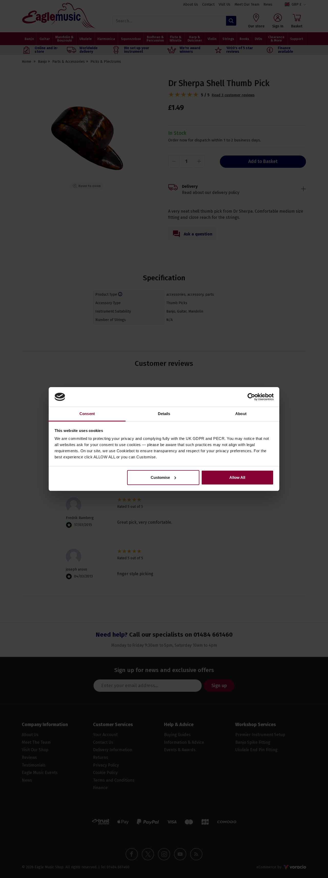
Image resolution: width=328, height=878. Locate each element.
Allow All (237, 477)
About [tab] (241, 413)
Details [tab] (164, 413)
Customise (160, 477)
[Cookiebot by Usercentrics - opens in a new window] (251, 397)
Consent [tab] (87, 413)
